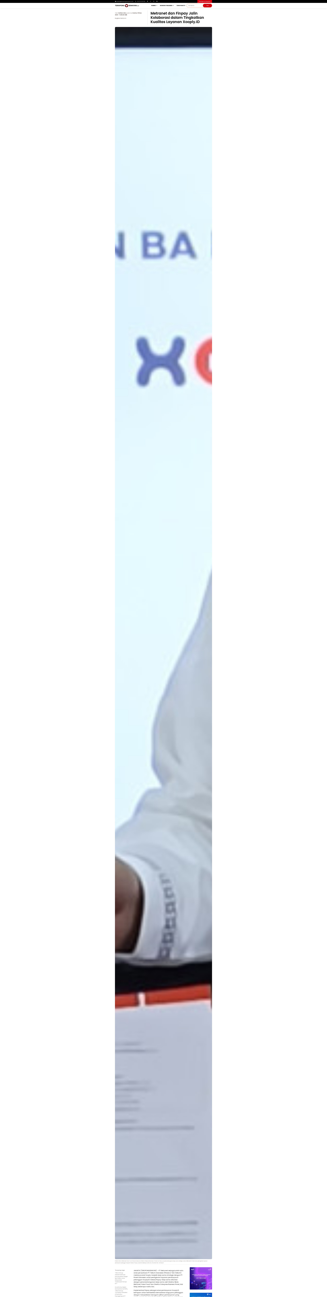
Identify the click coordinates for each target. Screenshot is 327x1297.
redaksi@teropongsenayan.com (124, 1)
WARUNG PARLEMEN (166, 5)
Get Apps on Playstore (204, 1)
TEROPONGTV (180, 5)
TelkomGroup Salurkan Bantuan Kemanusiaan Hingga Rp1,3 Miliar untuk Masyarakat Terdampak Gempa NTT (121, 1278)
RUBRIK (153, 5)
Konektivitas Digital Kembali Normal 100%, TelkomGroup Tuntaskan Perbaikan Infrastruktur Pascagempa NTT (121, 1291)
